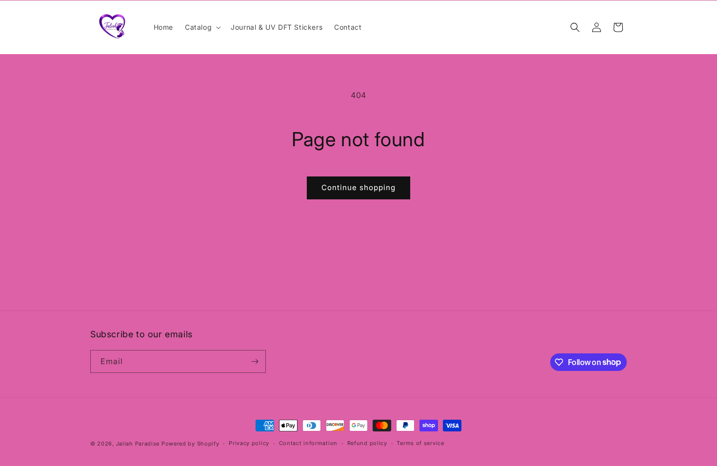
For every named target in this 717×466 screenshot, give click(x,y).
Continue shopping (358, 187)
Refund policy (367, 443)
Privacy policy (249, 443)
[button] (202, 27)
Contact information (308, 443)
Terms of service (420, 443)
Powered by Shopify (190, 443)
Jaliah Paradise (138, 443)
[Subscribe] (254, 361)
